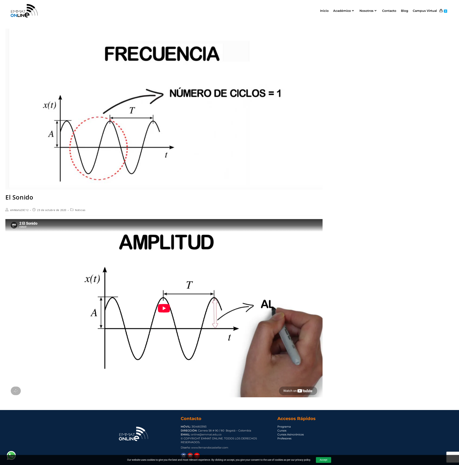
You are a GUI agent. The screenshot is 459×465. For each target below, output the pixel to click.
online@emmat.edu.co (206, 434)
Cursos (281, 430)
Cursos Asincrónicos (290, 434)
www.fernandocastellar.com (209, 447)
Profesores (284, 438)
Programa (284, 426)
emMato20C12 (19, 210)
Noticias (80, 210)
